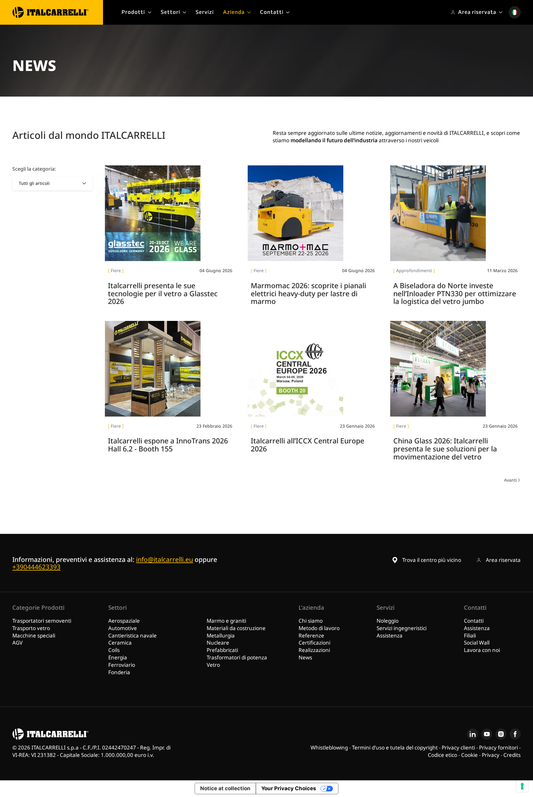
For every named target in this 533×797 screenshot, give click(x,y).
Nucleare (218, 642)
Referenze (311, 635)
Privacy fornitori (498, 747)
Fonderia (119, 672)
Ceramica (120, 642)
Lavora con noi (482, 650)
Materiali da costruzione (236, 628)
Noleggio (388, 620)
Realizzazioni (314, 650)
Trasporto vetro (31, 628)
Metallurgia (221, 635)
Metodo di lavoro (319, 628)
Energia (117, 657)
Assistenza (390, 635)
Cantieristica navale (132, 635)
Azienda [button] (234, 12)
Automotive (122, 628)
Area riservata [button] (477, 12)
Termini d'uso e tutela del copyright (395, 747)
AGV (17, 642)
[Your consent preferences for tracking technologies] (522, 786)
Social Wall (477, 642)
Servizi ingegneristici (402, 628)
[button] (515, 12)
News (305, 657)
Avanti (510, 480)
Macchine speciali (33, 635)
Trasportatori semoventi (41, 620)
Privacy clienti (458, 747)
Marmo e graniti (226, 620)
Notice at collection (225, 788)
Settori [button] (170, 12)
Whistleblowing (329, 747)
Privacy (490, 754)
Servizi (205, 12)
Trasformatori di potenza (237, 657)
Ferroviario (121, 664)
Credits (512, 754)
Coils (114, 650)
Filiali (470, 635)
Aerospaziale (124, 620)
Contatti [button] (271, 12)
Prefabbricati (222, 650)
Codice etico (442, 754)
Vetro (213, 664)
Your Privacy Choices (288, 788)
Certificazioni (314, 642)
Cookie (469, 754)
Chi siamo (311, 620)
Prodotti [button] (133, 12)
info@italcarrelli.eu (164, 559)
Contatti (474, 620)
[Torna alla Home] (50, 12)
